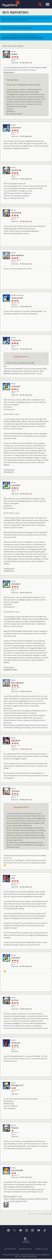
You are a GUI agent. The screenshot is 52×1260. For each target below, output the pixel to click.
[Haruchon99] (6, 1170)
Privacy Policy (25, 1249)
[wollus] (6, 54)
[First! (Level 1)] (12, 57)
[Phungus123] (6, 1085)
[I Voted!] (12, 130)
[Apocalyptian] (6, 255)
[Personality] (17, 389)
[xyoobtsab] (6, 170)
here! (29, 28)
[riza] (6, 878)
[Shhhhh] (15, 300)
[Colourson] (6, 128)
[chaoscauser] (6, 298)
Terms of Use (41, 1249)
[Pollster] (15, 130)
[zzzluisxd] (6, 386)
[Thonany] (6, 791)
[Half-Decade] (17, 57)
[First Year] (17, 173)
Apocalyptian (18, 356)
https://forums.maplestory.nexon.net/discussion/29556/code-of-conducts (22, 37)
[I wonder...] (17, 130)
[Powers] (6, 1128)
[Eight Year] (17, 743)
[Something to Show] (12, 258)
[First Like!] (17, 1003)
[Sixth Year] (15, 57)
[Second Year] (15, 173)
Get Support (10, 1249)
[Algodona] (6, 740)
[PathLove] (6, 1043)
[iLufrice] (6, 1000)
